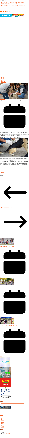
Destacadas (1, 99)
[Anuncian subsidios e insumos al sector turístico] (7, 324)
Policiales (2, 79)
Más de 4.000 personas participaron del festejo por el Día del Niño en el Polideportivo (12, 2)
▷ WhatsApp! (8, 433)
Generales (2, 420)
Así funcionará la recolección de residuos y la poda (9, 286)
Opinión (2, 78)
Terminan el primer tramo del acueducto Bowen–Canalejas (9, 206)
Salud (2, 425)
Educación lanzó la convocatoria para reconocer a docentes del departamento (11, 4)
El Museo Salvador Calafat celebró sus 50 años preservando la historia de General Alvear (13, 5)
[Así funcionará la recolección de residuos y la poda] (7, 284)
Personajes (2, 422)
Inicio (2, 76)
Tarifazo (2, 427)
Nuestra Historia (3, 82)
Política (2, 424)
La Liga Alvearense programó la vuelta (7, 246)
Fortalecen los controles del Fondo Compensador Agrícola (9, 3)
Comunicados (3, 417)
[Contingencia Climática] (5, 408)
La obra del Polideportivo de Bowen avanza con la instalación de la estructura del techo (12, 404)
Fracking (2, 419)
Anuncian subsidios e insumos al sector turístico (8, 325)
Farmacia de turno (3, 81)
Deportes (2, 77)
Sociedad (2, 80)
